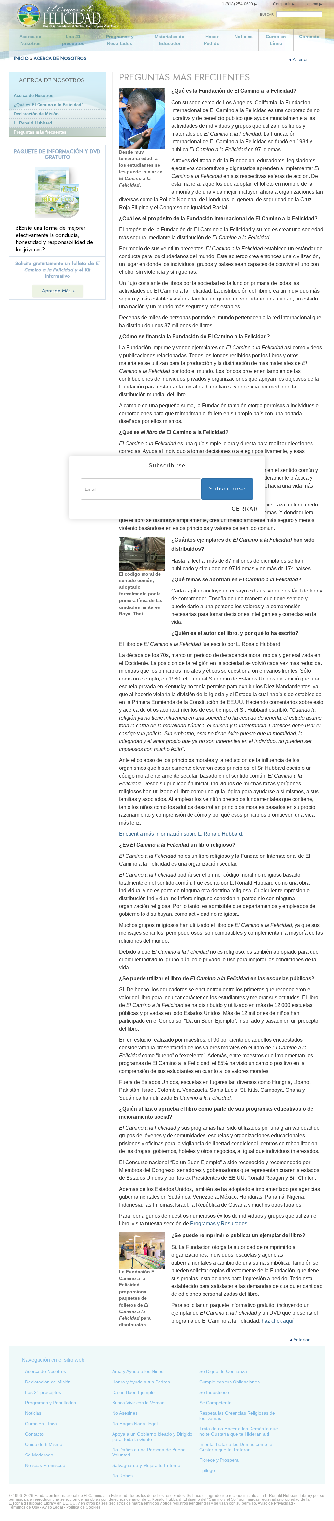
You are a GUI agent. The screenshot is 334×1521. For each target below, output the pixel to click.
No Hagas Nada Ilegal (135, 1423)
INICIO (21, 58)
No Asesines (125, 1413)
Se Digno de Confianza (223, 1371)
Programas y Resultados (120, 40)
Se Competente (215, 1402)
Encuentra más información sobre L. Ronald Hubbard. (181, 834)
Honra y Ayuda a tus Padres (141, 1381)
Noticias (244, 36)
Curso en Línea (276, 40)
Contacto (309, 36)
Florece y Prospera (219, 1460)
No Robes (122, 1475)
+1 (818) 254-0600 (236, 4)
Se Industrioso (214, 1392)
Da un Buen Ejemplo (133, 1392)
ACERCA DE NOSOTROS (60, 58)
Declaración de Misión (36, 113)
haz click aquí (277, 1321)
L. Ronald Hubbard (33, 123)
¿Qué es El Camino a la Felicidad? (49, 104)
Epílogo (207, 1470)
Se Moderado (39, 1454)
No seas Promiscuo (45, 1465)
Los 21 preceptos (73, 40)
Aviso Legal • (54, 1507)
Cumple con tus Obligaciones (229, 1381)
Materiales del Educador (170, 40)
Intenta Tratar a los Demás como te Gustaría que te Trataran (235, 1447)
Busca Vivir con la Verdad (138, 1402)
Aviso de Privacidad (275, 1503)
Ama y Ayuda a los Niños (137, 1371)
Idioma (312, 4)
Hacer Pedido (212, 40)
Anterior (300, 59)
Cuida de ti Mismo (43, 1444)
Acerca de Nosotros (30, 40)
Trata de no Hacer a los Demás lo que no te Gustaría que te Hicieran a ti (238, 1431)
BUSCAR (267, 14)
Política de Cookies (83, 1507)
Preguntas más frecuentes (40, 132)
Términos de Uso (24, 1507)
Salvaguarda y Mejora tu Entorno (146, 1465)
